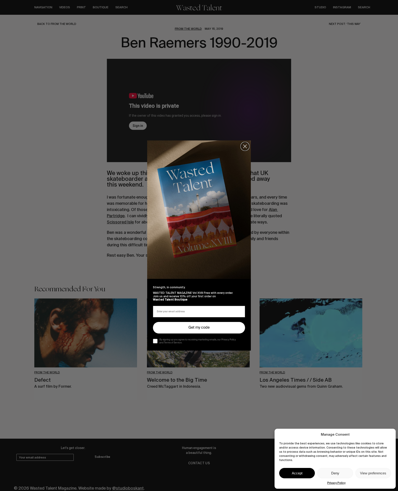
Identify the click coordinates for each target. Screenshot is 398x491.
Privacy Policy (336, 483)
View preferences (373, 473)
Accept (297, 473)
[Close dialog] (245, 146)
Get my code (199, 328)
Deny (335, 473)
